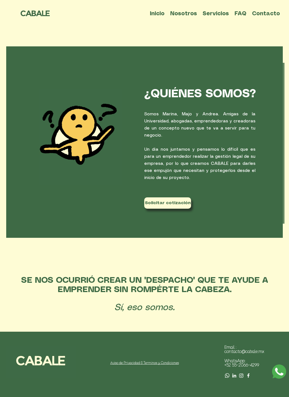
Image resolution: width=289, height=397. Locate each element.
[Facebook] (248, 375)
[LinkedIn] (234, 375)
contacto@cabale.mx (244, 352)
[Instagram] (241, 375)
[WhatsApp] (227, 375)
